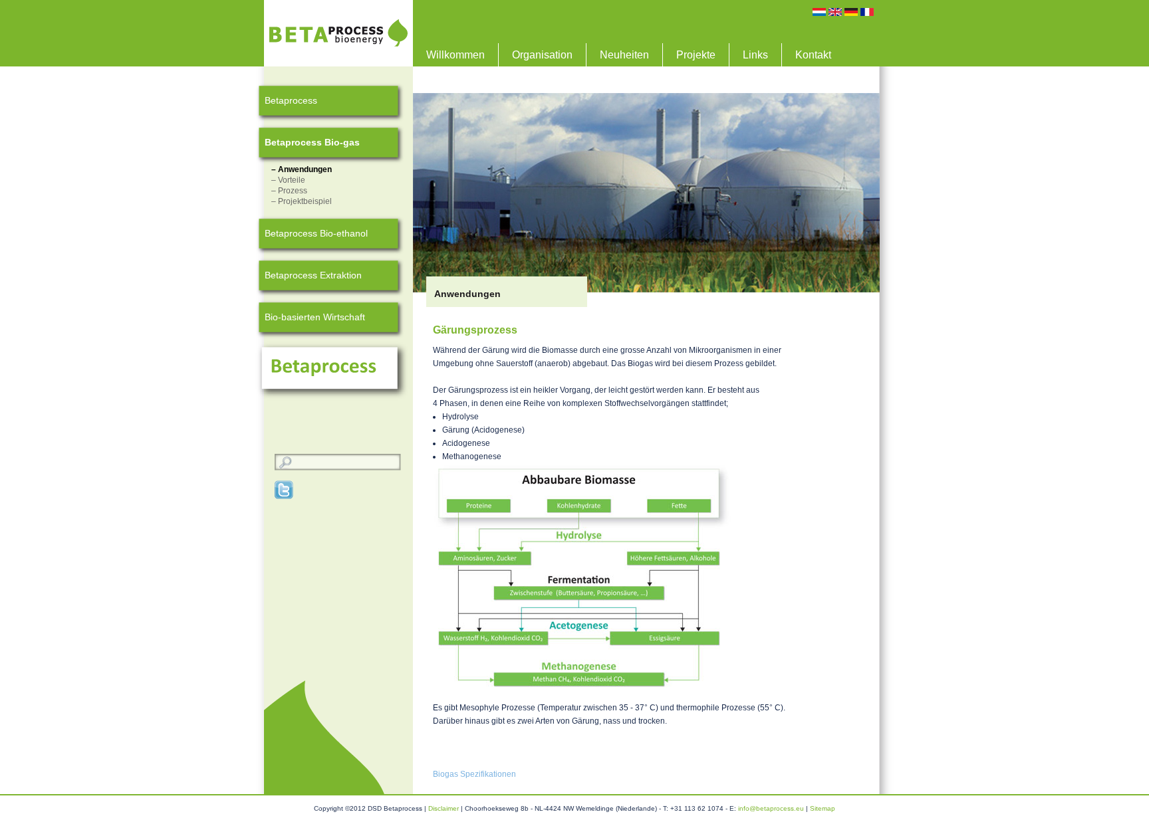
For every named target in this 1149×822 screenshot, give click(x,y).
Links (755, 54)
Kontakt (813, 54)
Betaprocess (291, 100)
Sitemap (822, 808)
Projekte (695, 54)
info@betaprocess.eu (771, 808)
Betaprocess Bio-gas (312, 142)
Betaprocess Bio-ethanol (316, 233)
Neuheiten (624, 54)
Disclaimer (443, 808)
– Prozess (289, 190)
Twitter (285, 490)
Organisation (542, 54)
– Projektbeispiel (301, 201)
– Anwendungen (301, 169)
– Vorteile (288, 180)
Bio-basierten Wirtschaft (315, 317)
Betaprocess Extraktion (313, 275)
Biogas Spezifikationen (474, 774)
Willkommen (455, 54)
